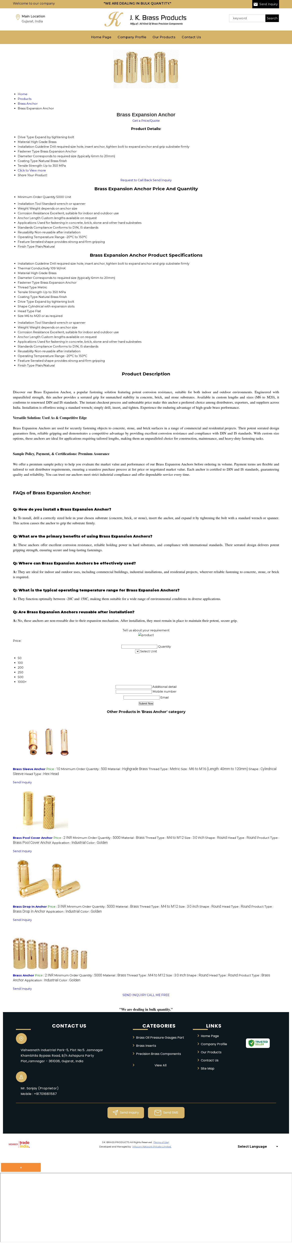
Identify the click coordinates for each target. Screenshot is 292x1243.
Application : (69, 843)
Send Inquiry (268, 4)
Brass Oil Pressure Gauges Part (160, 1037)
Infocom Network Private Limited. (151, 1146)
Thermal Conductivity (34, 268)
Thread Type (27, 287)
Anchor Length (29, 218)
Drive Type (26, 301)
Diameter (25, 278)
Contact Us (191, 37)
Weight (23, 208)
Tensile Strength (30, 292)
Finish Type (26, 246)
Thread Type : (164, 769)
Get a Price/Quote (146, 120)
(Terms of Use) (161, 1142)
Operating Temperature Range (41, 237)
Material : (128, 769)
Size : (214, 769)
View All (160, 1065)
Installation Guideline (33, 263)
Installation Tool (29, 204)
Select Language (252, 1146)
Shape (22, 306)
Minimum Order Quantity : (84, 769)
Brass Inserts (146, 1045)
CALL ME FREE (158, 995)
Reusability (26, 232)
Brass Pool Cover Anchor (33, 838)
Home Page (101, 37)
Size (21, 316)
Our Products (164, 37)
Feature (24, 242)
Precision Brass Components (158, 1054)
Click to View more (32, 170)
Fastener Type (29, 282)
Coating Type (28, 297)
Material (24, 273)
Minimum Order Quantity (36, 197)
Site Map (207, 1068)
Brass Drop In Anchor (30, 906)
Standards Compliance (35, 227)
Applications (27, 223)
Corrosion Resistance (33, 213)
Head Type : (41, 774)
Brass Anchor (23, 975)
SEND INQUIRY (134, 995)
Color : (97, 843)
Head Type (26, 311)
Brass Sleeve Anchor (29, 769)
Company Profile (132, 37)
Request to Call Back (136, 180)
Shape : (216, 838)
